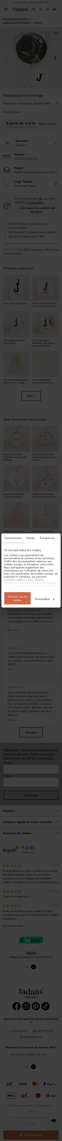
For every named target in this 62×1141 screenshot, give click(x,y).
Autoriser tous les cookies (17, 598)
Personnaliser (42, 599)
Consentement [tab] (12, 538)
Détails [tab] (31, 538)
